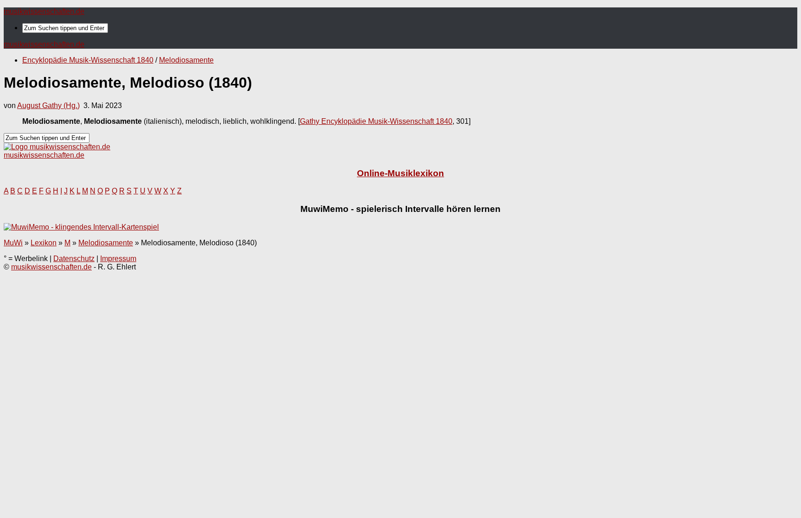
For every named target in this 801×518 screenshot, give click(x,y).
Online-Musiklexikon (400, 173)
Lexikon (44, 243)
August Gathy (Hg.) (48, 105)
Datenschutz (74, 258)
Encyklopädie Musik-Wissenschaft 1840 (87, 60)
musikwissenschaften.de (44, 11)
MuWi (13, 243)
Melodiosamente (186, 60)
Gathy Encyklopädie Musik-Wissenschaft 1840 (376, 121)
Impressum (118, 258)
